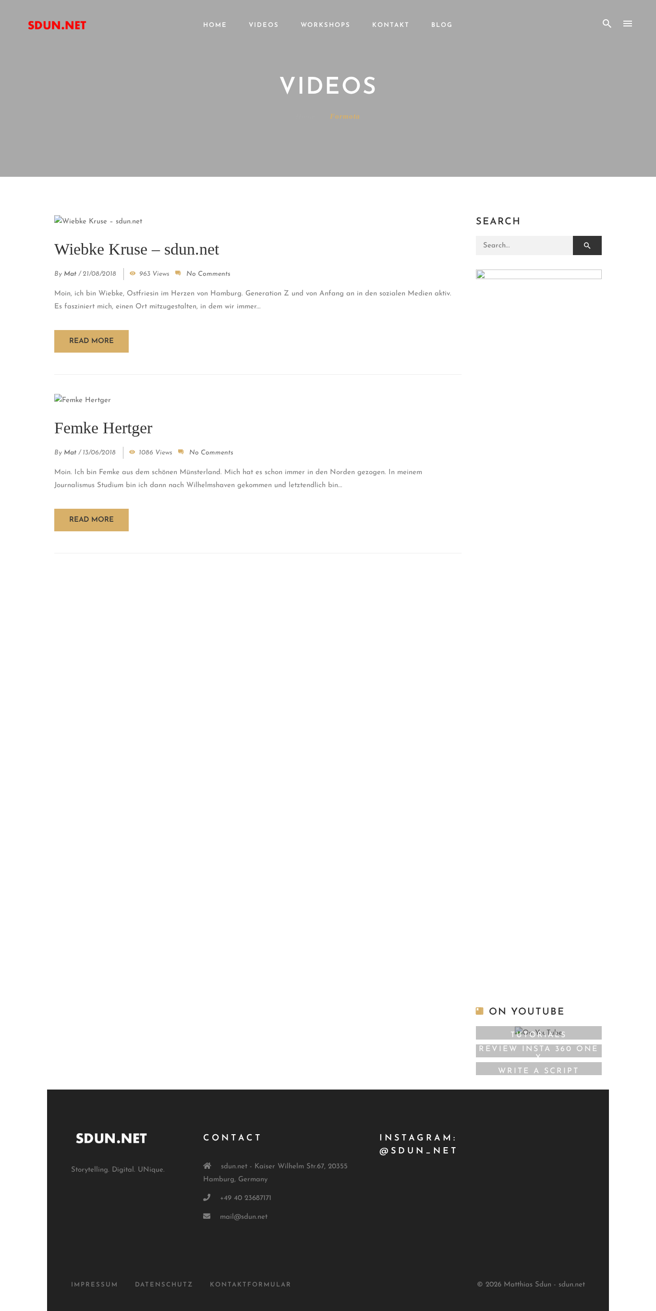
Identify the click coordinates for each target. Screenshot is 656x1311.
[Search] (587, 245)
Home (215, 25)
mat (70, 274)
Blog (442, 25)
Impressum (94, 1285)
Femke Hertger (103, 428)
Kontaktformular (251, 1285)
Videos (264, 25)
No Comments (208, 274)
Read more (91, 341)
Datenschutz (164, 1285)
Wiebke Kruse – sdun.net (136, 249)
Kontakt (391, 25)
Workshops (326, 25)
